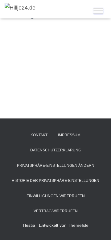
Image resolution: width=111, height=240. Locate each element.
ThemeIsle (78, 225)
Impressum (69, 135)
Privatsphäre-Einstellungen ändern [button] (55, 165)
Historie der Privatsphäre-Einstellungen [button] (55, 180)
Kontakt (39, 135)
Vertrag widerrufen (56, 211)
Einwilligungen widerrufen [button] (56, 196)
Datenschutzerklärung (55, 150)
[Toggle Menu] (98, 11)
